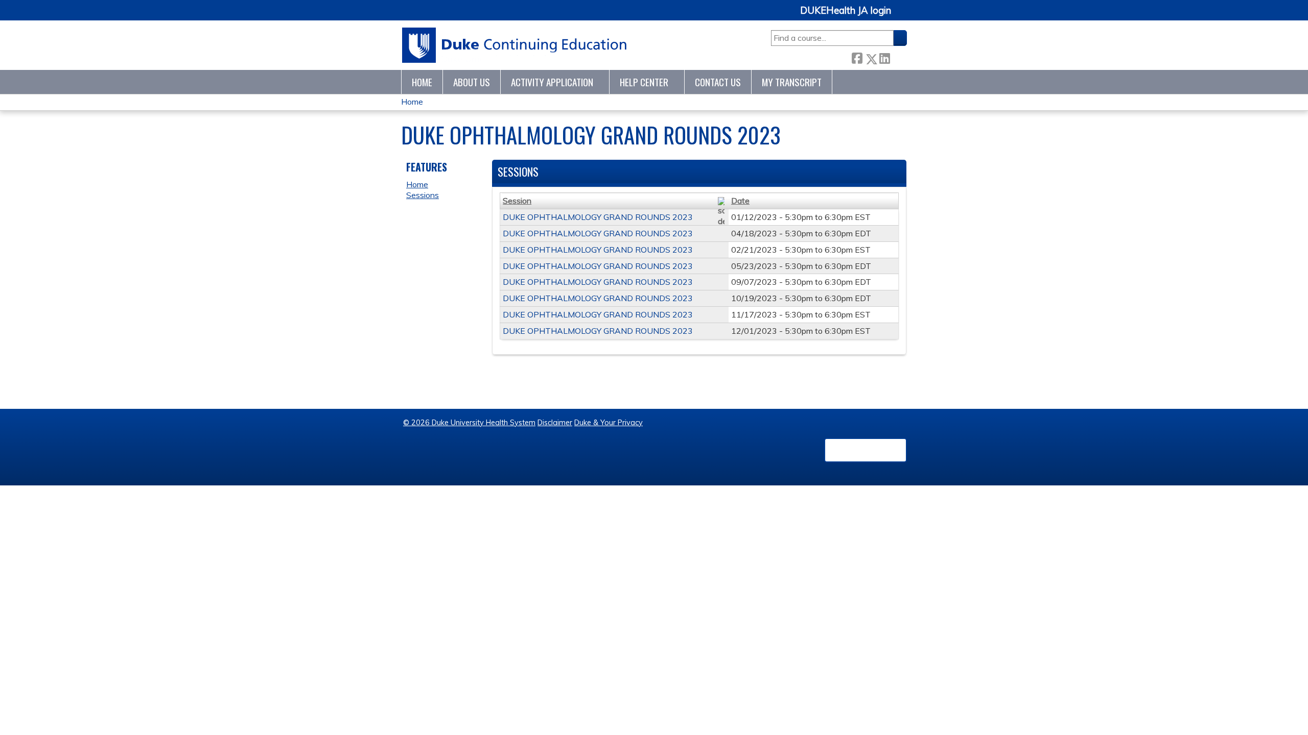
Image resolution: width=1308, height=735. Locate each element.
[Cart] (903, 16)
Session (517, 200)
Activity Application (552, 82)
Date (740, 200)
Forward (898, 57)
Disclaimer (555, 422)
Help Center (644, 82)
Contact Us (718, 82)
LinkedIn (884, 57)
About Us (471, 82)
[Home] (514, 45)
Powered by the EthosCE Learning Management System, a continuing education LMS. (865, 450)
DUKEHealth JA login (845, 10)
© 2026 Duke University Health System (469, 422)
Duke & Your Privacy (608, 422)
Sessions (422, 195)
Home (422, 82)
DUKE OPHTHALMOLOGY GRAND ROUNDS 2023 (598, 217)
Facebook (857, 57)
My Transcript (792, 82)
